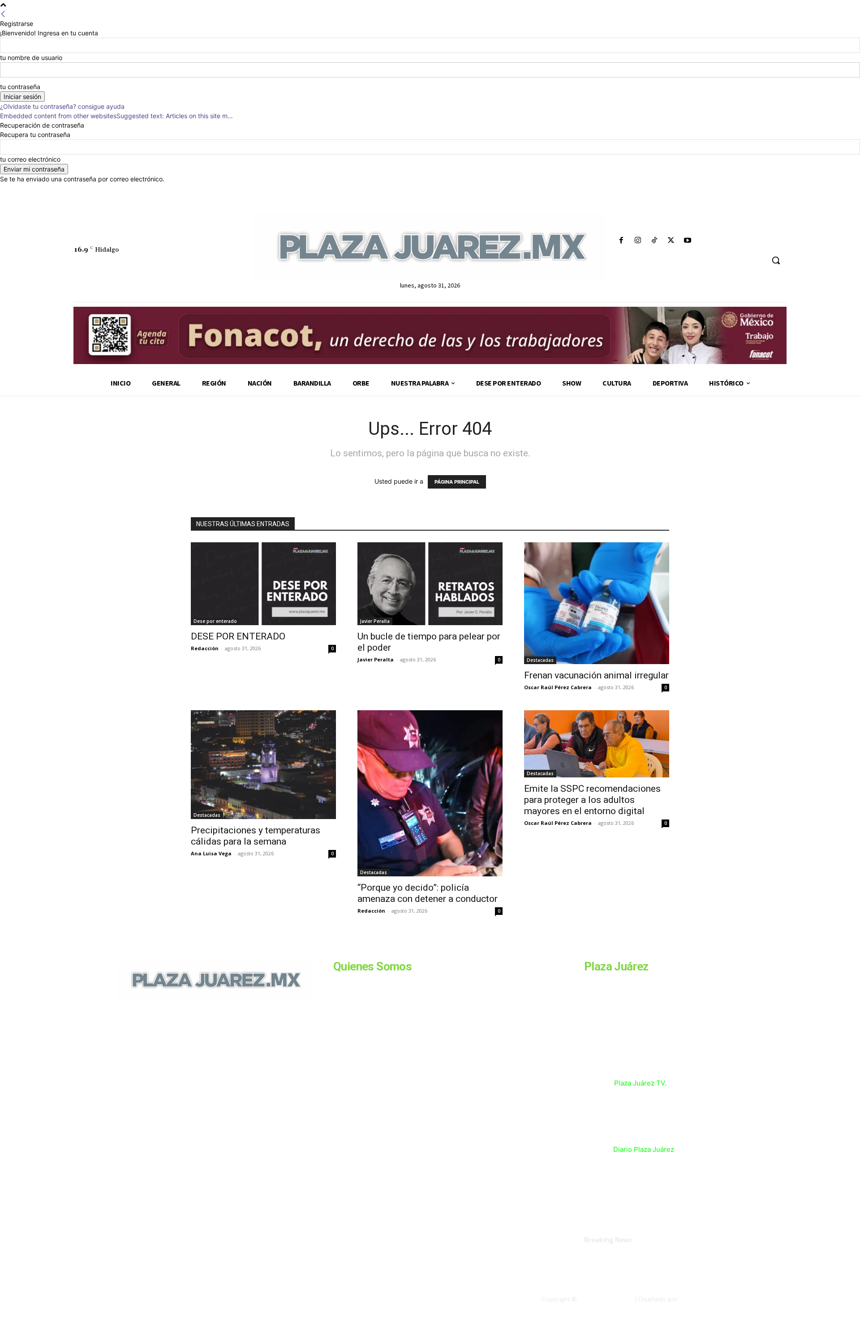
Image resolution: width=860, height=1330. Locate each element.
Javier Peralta (375, 621)
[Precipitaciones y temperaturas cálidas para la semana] (263, 764)
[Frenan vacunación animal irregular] (596, 603)
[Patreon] (167, 1061)
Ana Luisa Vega (211, 853)
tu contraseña (20, 86)
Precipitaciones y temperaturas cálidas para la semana (255, 836)
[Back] (3, 14)
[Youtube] (688, 241)
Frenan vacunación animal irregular (596, 675)
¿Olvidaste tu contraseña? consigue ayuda (62, 106)
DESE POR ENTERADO (238, 636)
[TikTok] (654, 241)
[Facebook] (621, 241)
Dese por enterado (215, 621)
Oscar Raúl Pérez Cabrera (558, 687)
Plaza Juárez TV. (640, 1083)
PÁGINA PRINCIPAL (456, 482)
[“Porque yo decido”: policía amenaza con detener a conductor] (430, 793)
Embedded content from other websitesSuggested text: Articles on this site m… (116, 116)
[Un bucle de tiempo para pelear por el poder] (430, 583)
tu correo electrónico (30, 159)
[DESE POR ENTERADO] (263, 583)
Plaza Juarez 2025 (605, 1299)
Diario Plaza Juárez (643, 1149)
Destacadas (540, 660)
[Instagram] (638, 241)
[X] (671, 241)
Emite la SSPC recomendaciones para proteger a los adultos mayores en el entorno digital (592, 799)
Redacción (205, 648)
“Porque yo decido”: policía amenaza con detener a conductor (428, 893)
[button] (776, 260)
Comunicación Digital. (711, 1299)
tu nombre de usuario (31, 57)
